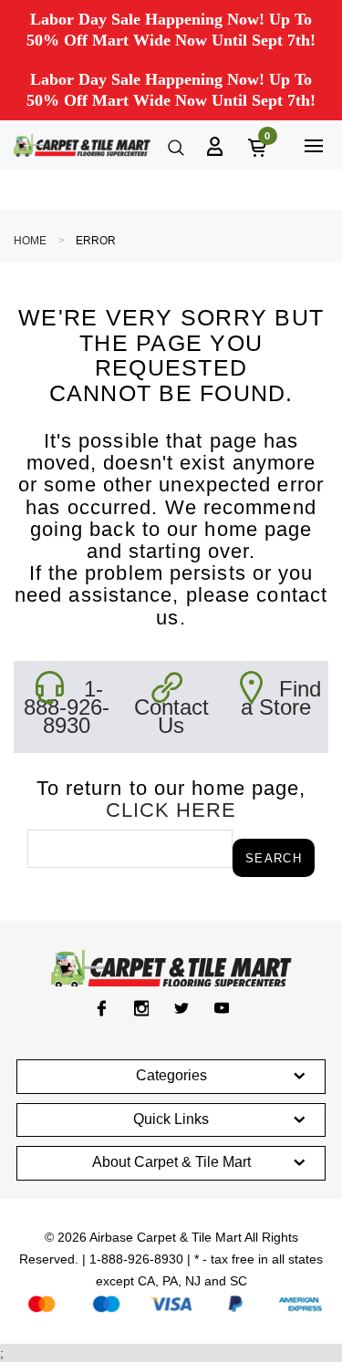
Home (30, 240)
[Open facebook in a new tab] (101, 1008)
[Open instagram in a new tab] (141, 1008)
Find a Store (281, 697)
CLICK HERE (171, 810)
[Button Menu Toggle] (313, 145)
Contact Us (171, 716)
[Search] (174, 146)
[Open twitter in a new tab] (182, 1008)
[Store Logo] (82, 145)
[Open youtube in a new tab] (222, 1008)
